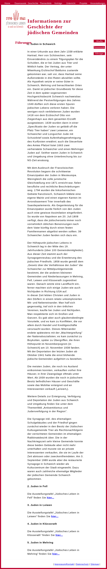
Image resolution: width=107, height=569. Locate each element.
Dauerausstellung (20, 3)
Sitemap (95, 564)
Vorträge (57, 3)
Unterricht (70, 3)
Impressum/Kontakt (64, 564)
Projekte (83, 3)
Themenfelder (45, 3)
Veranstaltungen (95, 3)
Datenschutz (82, 564)
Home (7, 3)
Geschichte (32, 3)
